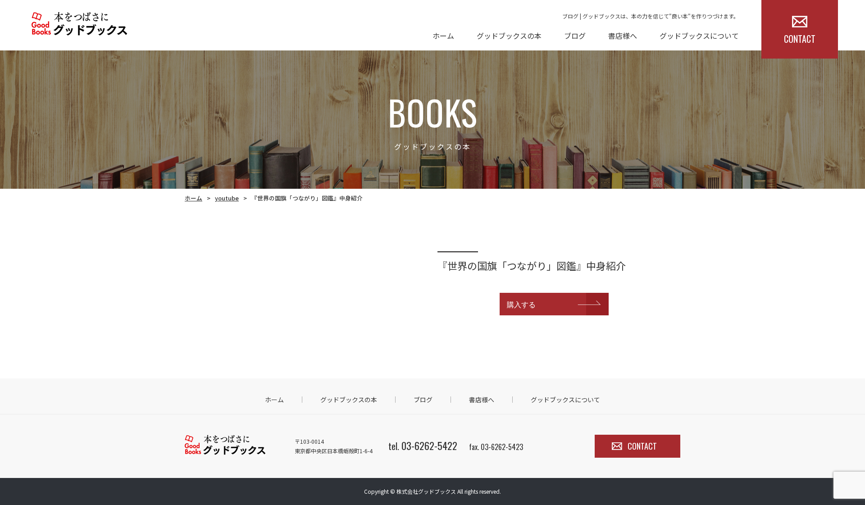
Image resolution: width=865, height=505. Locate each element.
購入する (521, 304)
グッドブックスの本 (509, 35)
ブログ (575, 35)
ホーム (443, 35)
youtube (227, 198)
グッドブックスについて (699, 35)
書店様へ (622, 35)
